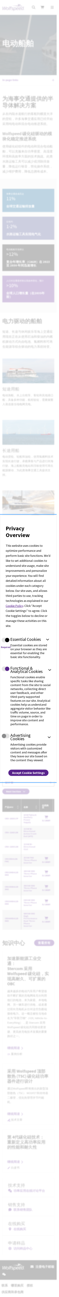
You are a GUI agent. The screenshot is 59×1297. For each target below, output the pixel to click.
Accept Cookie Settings (28, 773)
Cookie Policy (14, 606)
